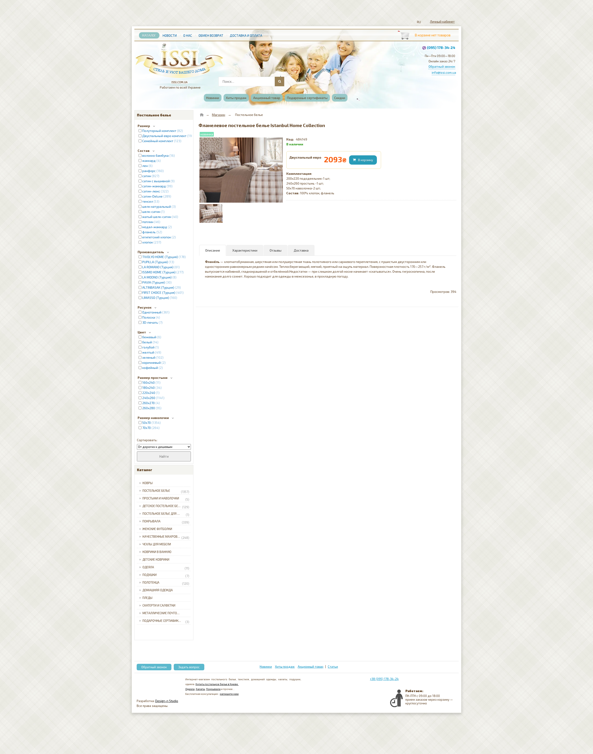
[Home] (202, 115)
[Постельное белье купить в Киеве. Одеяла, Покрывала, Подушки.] (179, 61)
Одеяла (165, 567)
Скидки (339, 98)
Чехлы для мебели (156, 544)
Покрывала (165, 521)
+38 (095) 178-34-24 (384, 679)
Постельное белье (165, 491)
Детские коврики (155, 559)
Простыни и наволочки (165, 498)
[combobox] (251, 81)
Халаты (200, 688)
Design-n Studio (166, 701)
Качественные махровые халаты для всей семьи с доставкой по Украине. (167, 537)
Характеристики (244, 250)
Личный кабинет (442, 21)
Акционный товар (266, 98)
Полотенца (165, 583)
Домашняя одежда (157, 590)
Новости (170, 35)
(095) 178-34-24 (441, 47)
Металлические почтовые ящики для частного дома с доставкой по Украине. (167, 613)
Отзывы (275, 250)
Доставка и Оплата (246, 35)
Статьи (333, 666)
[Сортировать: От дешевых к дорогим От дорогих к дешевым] (164, 447)
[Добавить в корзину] (363, 160)
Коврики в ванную (156, 552)
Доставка (301, 250)
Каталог (149, 35)
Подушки (165, 575)
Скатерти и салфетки (158, 605)
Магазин (218, 115)
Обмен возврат (211, 35)
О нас (187, 35)
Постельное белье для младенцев (167, 514)
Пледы (147, 598)
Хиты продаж (236, 98)
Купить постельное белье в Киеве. (217, 684)
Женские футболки (157, 529)
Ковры (147, 483)
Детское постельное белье (165, 506)
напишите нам (229, 693)
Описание (212, 250)
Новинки (212, 98)
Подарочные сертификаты (307, 98)
